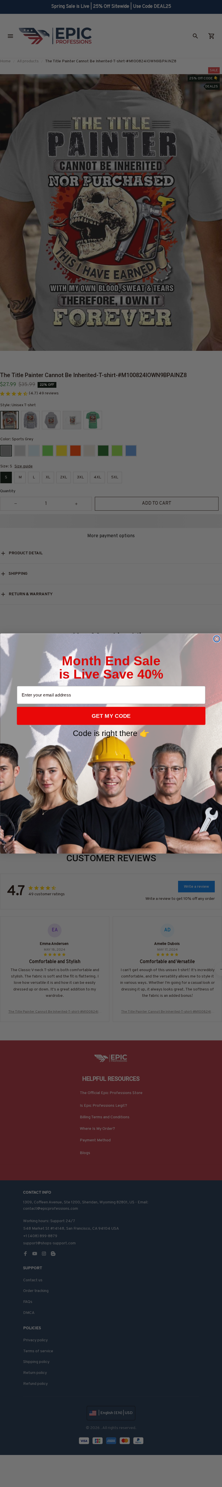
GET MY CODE (111, 716)
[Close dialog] (216, 639)
